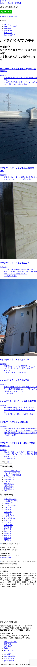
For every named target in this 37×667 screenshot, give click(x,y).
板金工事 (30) (9, 488)
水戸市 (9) (7, 520)
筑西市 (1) (7, 529)
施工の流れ (8, 33)
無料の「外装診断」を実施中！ (11, 3)
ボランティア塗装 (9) (12, 473)
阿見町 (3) (7, 540)
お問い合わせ (5, 1)
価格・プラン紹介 (10, 26)
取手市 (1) (7, 510)
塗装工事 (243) (9, 477)
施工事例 (7, 28)
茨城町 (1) (7, 533)
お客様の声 (8, 31)
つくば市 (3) (8, 503)
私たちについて (10, 35)
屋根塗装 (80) (9, 484)
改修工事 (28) (9, 486)
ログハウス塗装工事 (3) (12, 475)
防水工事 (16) (9, 490)
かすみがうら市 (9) (11, 499)
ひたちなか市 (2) (10, 505)
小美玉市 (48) (9, 516)
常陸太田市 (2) (9, 518)
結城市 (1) (7, 531)
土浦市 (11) (8, 512)
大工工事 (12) (9, 481)
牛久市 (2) (7, 522)
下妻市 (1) (7, 507)
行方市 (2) (7, 535)
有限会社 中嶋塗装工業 (8, 16)
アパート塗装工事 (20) (12, 471)
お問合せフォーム (6, 557)
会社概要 (7, 654)
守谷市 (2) (7, 514)
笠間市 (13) (8, 527)
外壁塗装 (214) (9, 479)
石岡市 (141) (8, 525)
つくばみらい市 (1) (11, 501)
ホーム (6, 24)
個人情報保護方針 (10, 656)
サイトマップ (9, 658)
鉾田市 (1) (7, 538)
